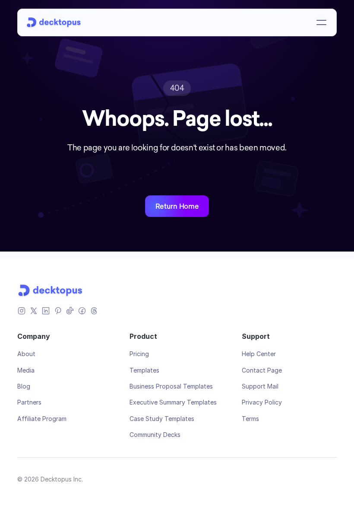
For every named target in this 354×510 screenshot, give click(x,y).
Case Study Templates (162, 418)
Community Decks (155, 434)
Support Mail (260, 386)
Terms (250, 418)
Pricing (139, 353)
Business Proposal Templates (171, 386)
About (26, 353)
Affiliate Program (41, 418)
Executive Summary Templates (173, 402)
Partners (29, 402)
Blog (23, 386)
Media (26, 370)
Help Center (259, 353)
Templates (144, 370)
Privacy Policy (262, 402)
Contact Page (262, 370)
